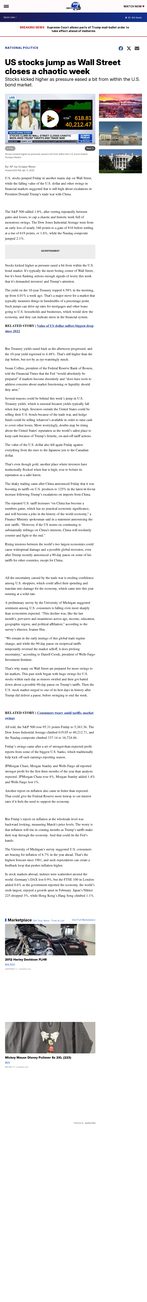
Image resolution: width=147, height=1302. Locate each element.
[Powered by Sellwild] (90, 1123)
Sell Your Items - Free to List (48, 920)
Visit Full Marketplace (83, 920)
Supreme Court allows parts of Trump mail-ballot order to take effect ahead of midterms (88, 29)
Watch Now (133, 6)
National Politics (21, 48)
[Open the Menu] (6, 6)
